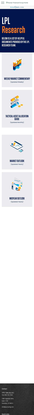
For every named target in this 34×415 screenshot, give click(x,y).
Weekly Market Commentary (17, 80)
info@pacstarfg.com (8, 407)
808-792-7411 (10, 392)
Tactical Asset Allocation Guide (17, 118)
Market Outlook (17, 162)
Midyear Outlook (17, 200)
